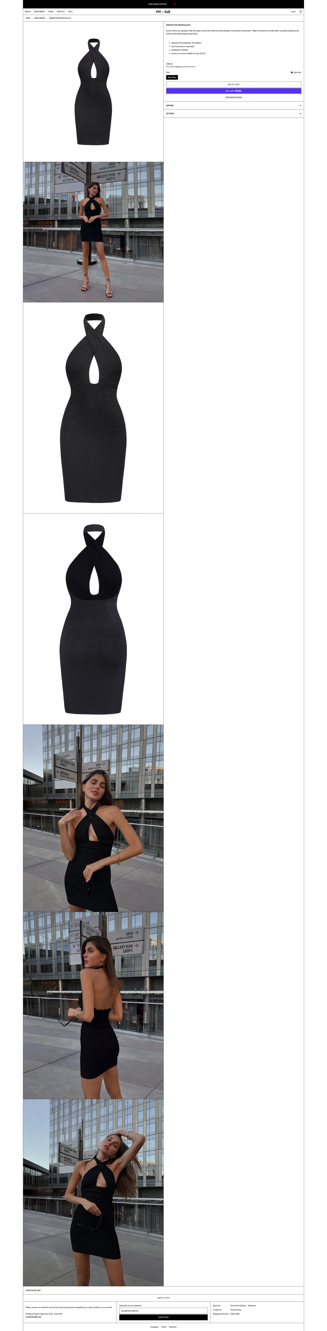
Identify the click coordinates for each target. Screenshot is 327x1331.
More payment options (234, 97)
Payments (252, 1305)
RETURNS (170, 113)
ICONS (50, 11)
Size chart (297, 72)
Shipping (178, 66)
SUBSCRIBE (163, 1317)
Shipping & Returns (220, 1314)
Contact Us (217, 1310)
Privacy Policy (235, 1310)
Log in (293, 11)
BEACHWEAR (39, 11)
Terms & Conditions (238, 1305)
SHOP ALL (61, 11)
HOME (28, 18)
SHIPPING (170, 105)
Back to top (164, 1298)
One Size (172, 77)
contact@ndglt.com (33, 1317)
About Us (216, 1305)
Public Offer (235, 1314)
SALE (70, 11)
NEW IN (28, 11)
